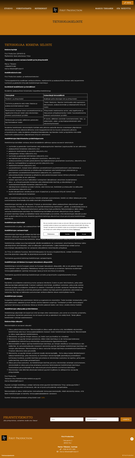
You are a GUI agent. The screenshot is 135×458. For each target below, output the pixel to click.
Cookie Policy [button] (83, 227)
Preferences (51, 234)
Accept (84, 234)
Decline (67, 234)
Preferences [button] (76, 229)
